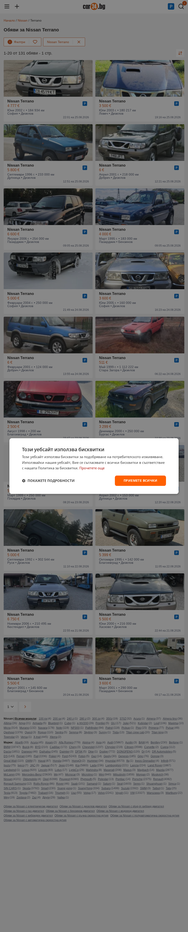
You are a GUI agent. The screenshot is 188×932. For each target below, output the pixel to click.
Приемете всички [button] (140, 480)
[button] (48, 480)
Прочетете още (92, 468)
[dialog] (94, 466)
